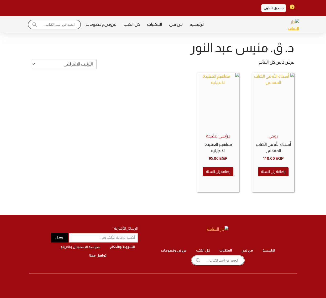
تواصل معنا (97, 255)
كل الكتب (131, 24)
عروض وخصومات (100, 24)
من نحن (176, 24)
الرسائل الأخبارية (125, 228)
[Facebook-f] (88, 7)
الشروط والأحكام (122, 247)
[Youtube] (47, 7)
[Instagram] (74, 7)
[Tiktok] (61, 7)
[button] (273, 8)
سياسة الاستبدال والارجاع (80, 247)
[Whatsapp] (34, 7)
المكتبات (154, 24)
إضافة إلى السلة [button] (273, 172)
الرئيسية (197, 24)
